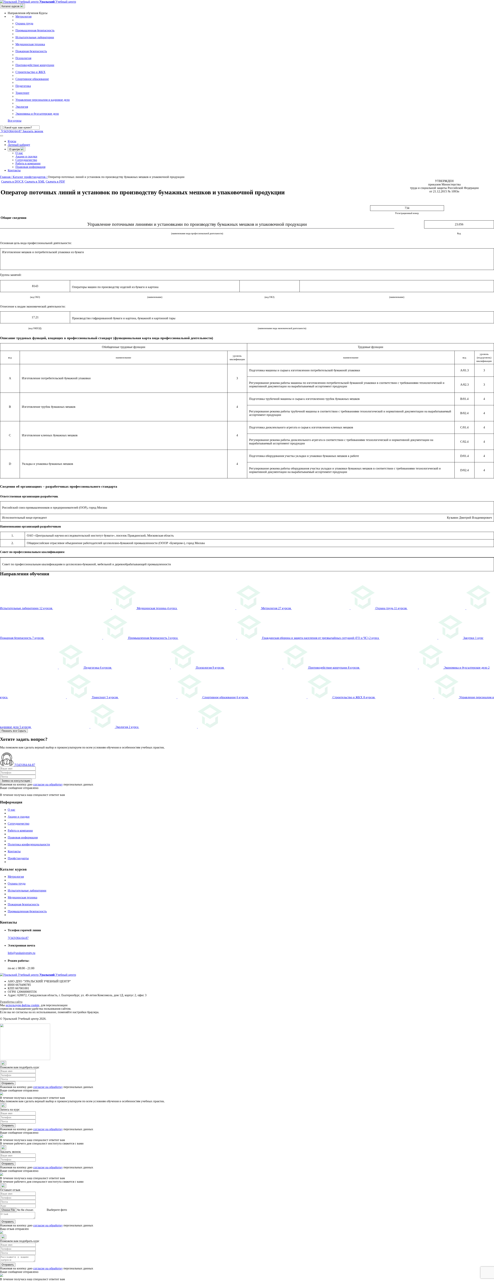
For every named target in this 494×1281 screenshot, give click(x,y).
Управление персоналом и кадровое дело (42, 99)
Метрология (23, 16)
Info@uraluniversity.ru (21, 953)
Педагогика (23, 86)
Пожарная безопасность (31, 51)
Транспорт (22, 92)
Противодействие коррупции (34, 65)
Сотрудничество (26, 160)
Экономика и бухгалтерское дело (37, 113)
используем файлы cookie (22, 1005)
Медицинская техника (30, 44)
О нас (19, 153)
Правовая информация (30, 167)
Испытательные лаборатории (34, 37)
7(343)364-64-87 (18, 938)
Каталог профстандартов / (30, 177)
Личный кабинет (19, 144)
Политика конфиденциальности (29, 844)
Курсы (12, 141)
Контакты (14, 170)
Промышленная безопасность (34, 30)
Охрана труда (24, 23)
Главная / (6, 177)
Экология (21, 106)
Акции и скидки (26, 156)
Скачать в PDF (55, 181)
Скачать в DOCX (12, 181)
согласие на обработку (48, 784)
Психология (23, 58)
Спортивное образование (32, 79)
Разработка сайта (11, 1001)
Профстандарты (18, 858)
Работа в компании (28, 163)
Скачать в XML (35, 181)
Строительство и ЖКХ (30, 72)
